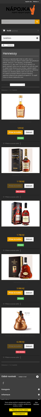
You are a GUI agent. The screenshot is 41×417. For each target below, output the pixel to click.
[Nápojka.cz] (20, 10)
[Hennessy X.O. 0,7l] (20, 267)
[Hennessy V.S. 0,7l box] (20, 160)
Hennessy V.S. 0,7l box (20, 175)
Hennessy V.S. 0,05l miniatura (20, 122)
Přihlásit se (36, 1)
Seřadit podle (5, 84)
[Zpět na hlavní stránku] (3, 45)
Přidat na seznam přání (12, 143)
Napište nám (28, 1)
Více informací (36, 403)
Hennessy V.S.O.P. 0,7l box (20, 229)
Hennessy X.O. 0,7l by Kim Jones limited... (20, 336)
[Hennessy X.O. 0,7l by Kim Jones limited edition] (20, 320)
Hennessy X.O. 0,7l (20, 282)
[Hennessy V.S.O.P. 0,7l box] (20, 214)
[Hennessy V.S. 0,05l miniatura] (20, 107)
